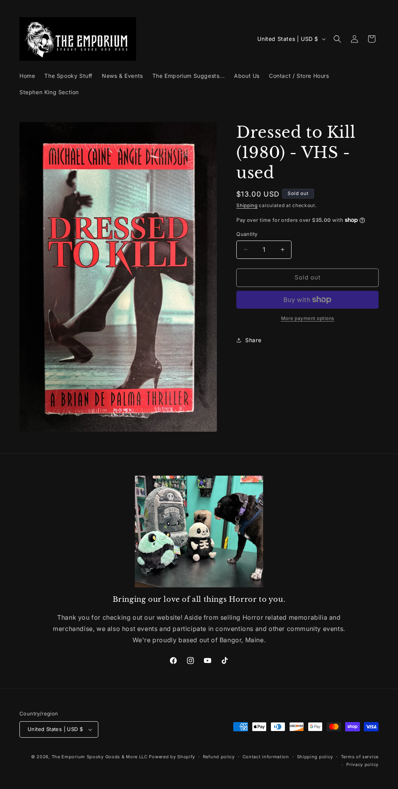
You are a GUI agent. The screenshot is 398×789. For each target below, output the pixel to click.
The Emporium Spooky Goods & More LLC (100, 756)
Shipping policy (315, 756)
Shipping (247, 205)
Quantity (246, 234)
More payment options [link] (307, 318)
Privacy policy (362, 764)
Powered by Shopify (172, 756)
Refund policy (219, 756)
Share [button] (253, 340)
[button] (337, 38)
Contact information (266, 756)
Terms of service (360, 756)
